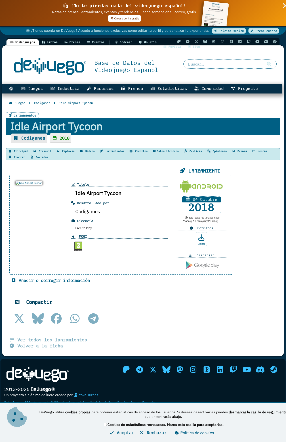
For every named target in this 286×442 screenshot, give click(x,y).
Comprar (19, 157)
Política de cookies (196, 432)
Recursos (103, 88)
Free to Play (83, 228)
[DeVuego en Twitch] (249, 42)
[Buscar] (269, 64)
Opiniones (219, 151)
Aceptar (124, 432)
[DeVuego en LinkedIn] (240, 42)
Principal (20, 151)
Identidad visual (94, 402)
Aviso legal (40, 402)
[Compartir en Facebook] (56, 318)
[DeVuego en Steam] (275, 42)
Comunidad (211, 88)
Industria (67, 88)
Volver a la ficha (39, 346)
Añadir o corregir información (53, 280)
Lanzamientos (114, 151)
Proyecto (247, 88)
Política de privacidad (66, 402)
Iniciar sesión (230, 31)
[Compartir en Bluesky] (38, 318)
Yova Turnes (88, 395)
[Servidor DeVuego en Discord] (266, 42)
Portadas (41, 157)
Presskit (44, 151)
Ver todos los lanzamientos (51, 340)
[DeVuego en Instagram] (223, 42)
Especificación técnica (124, 402)
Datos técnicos (168, 151)
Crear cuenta (265, 31)
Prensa (134, 88)
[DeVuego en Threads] (231, 42)
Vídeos (89, 151)
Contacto (148, 402)
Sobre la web (13, 402)
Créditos (141, 151)
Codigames (32, 138)
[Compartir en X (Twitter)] (19, 318)
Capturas (68, 151)
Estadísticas (171, 88)
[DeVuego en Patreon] (179, 42)
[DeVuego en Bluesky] (205, 42)
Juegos (34, 88)
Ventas (261, 151)
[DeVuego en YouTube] (257, 42)
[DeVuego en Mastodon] (214, 42)
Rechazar (155, 432)
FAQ (28, 402)
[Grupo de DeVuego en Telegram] (188, 42)
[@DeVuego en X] (196, 42)
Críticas (195, 151)
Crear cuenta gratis (126, 18)
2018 (63, 138)
